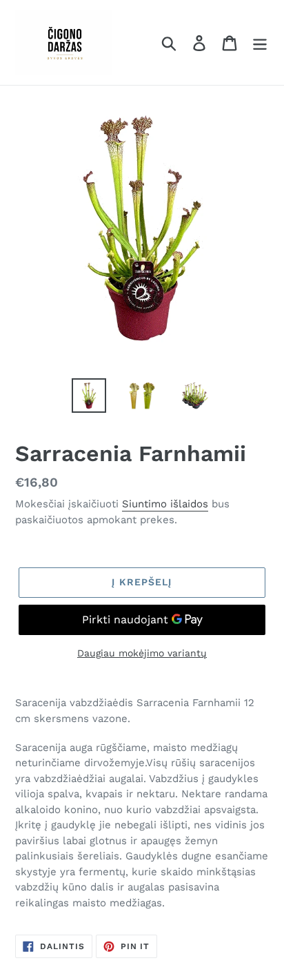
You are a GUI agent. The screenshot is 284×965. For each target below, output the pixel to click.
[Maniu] (260, 42)
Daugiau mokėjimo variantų (142, 653)
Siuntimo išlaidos (165, 504)
